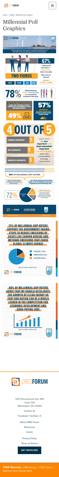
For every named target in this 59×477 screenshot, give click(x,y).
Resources (29, 427)
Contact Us (29, 411)
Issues (29, 432)
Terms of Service (29, 443)
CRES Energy (29, 467)
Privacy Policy (29, 438)
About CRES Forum (29, 422)
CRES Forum (45, 467)
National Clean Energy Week (17, 471)
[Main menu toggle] (52, 5)
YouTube (34, 416)
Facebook (23, 416)
